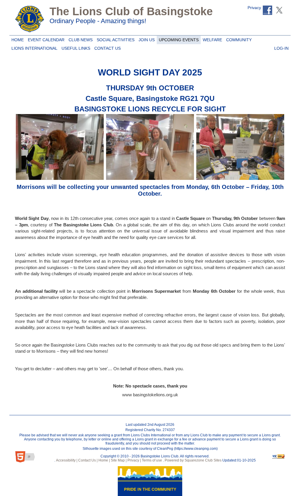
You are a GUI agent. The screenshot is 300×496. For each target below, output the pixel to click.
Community (238, 39)
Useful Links (74, 47)
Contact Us (106, 47)
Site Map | (118, 460)
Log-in (280, 47)
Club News (80, 39)
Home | (104, 460)
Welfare (211, 39)
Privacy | (134, 460)
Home (16, 39)
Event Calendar (45, 39)
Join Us (146, 39)
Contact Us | (87, 460)
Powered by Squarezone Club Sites (193, 460)
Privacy (254, 8)
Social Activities (114, 39)
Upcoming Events (178, 39)
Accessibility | (66, 460)
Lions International (34, 48)
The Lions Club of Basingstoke (131, 11)
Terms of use (151, 460)
